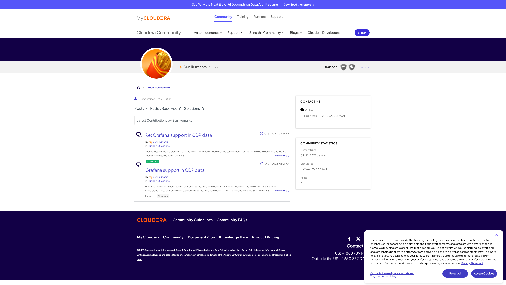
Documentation (201, 237)
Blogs (294, 32)
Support (277, 16)
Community (223, 16)
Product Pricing (265, 237)
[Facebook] (349, 238)
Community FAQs (232, 220)
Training (243, 16)
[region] (433, 256)
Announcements (206, 32)
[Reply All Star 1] (343, 67)
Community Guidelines (193, 220)
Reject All (455, 273)
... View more (282, 156)
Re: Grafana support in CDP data (178, 135)
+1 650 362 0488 (354, 258)
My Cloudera (148, 237)
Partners (260, 16)
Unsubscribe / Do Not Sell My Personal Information (252, 250)
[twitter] (358, 238)
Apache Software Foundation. (239, 255)
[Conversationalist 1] (351, 67)
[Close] (496, 234)
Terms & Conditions (185, 250)
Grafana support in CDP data (175, 170)
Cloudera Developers (324, 32)
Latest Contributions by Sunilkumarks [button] (164, 120)
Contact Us (358, 246)
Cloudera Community (158, 32)
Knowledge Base (233, 237)
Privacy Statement (472, 263)
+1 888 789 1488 (355, 253)
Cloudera (163, 196)
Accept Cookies (484, 273)
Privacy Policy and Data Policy (211, 250)
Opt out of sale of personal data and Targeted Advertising (392, 275)
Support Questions (159, 145)
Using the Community (265, 32)
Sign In (362, 32)
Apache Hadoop (153, 255)
